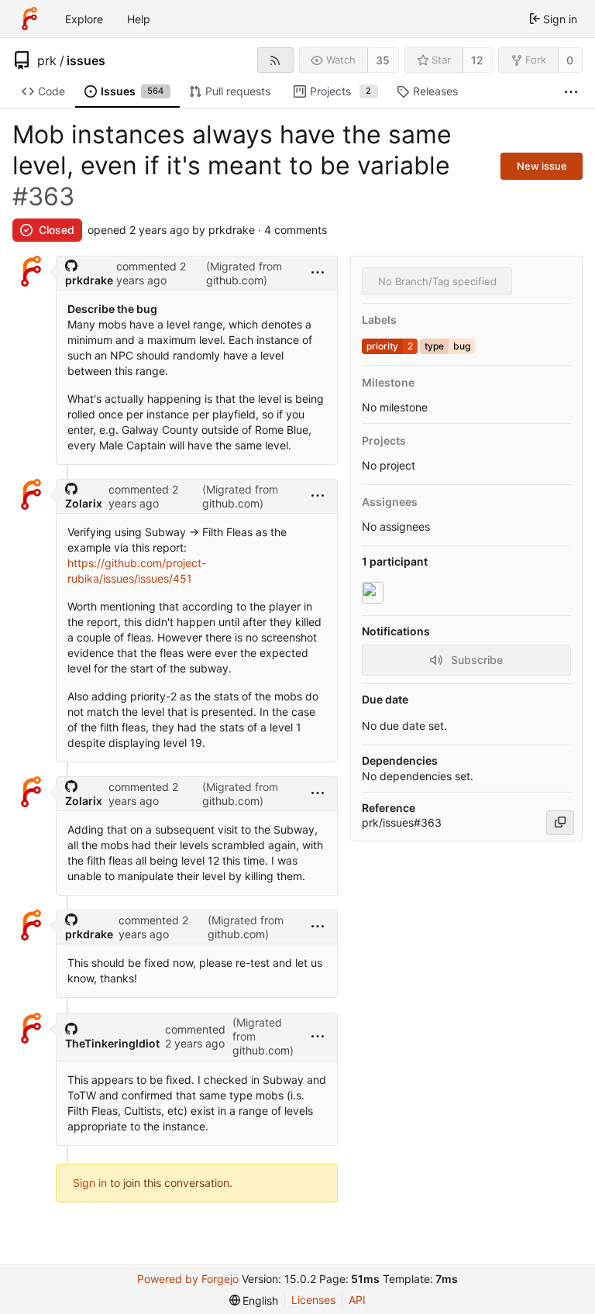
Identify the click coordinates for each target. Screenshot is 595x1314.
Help (138, 19)
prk (47, 60)
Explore (84, 19)
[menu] (317, 273)
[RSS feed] (275, 60)
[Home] (29, 19)
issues (86, 60)
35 (383, 60)
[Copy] (560, 822)
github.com (234, 280)
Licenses (313, 1299)
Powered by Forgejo (188, 1278)
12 (477, 60)
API (357, 1299)
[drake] (374, 592)
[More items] (571, 92)
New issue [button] (542, 166)
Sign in (90, 1182)
